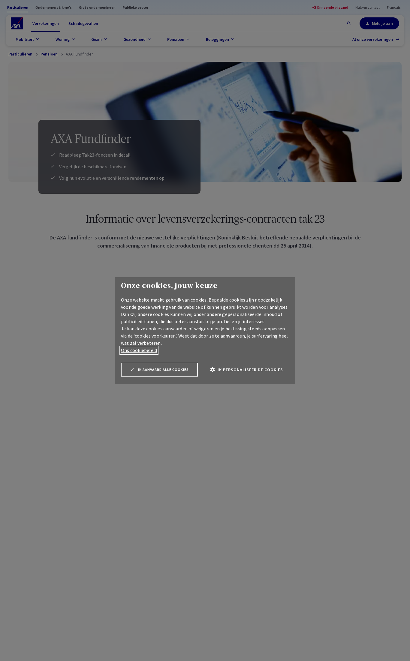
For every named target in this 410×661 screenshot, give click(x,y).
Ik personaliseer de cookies (250, 369)
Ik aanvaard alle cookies (163, 369)
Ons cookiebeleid (139, 350)
